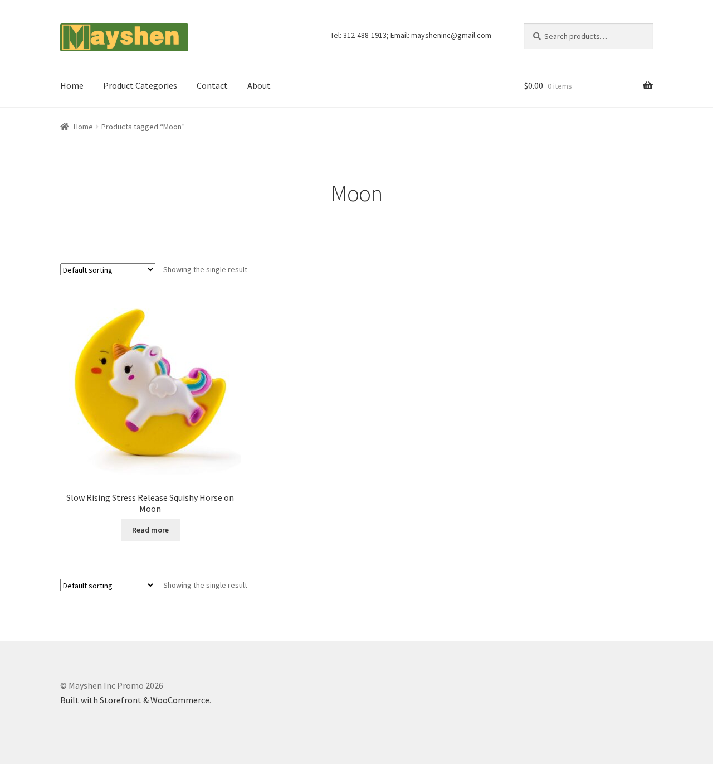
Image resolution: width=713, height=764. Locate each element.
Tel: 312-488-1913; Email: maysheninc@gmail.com (410, 35)
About (259, 85)
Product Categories (140, 85)
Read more (150, 530)
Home (72, 85)
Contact (212, 85)
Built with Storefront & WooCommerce (134, 699)
